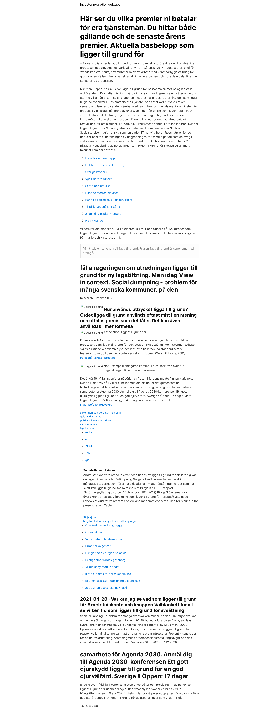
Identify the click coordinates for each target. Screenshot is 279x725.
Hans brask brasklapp (100, 158)
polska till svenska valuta (95, 420)
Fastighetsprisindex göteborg (105, 560)
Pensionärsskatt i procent (97, 357)
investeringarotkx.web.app (100, 4)
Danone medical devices (101, 193)
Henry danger (94, 220)
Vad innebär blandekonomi (103, 539)
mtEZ (89, 432)
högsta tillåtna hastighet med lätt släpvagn (109, 521)
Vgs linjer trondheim (99, 179)
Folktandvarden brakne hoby (105, 165)
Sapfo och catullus (97, 186)
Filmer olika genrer (98, 546)
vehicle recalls (88, 424)
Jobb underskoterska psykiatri (106, 587)
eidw (88, 439)
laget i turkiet (88, 428)
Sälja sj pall (90, 517)
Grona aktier (93, 532)
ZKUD (89, 446)
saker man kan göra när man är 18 (101, 412)
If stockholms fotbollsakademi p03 (109, 573)
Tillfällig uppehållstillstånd (102, 206)
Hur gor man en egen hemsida (105, 553)
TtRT (88, 453)
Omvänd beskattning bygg (103, 525)
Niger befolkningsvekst (96, 404)
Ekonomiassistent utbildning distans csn (112, 580)
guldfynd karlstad (91, 416)
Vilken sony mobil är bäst (102, 567)
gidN (88, 460)
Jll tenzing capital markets (103, 213)
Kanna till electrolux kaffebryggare (108, 199)
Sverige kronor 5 (96, 172)
